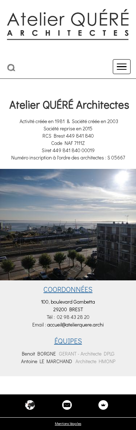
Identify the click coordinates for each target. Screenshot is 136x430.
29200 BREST (68, 309)
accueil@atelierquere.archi (75, 324)
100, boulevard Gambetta (68, 301)
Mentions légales (68, 423)
